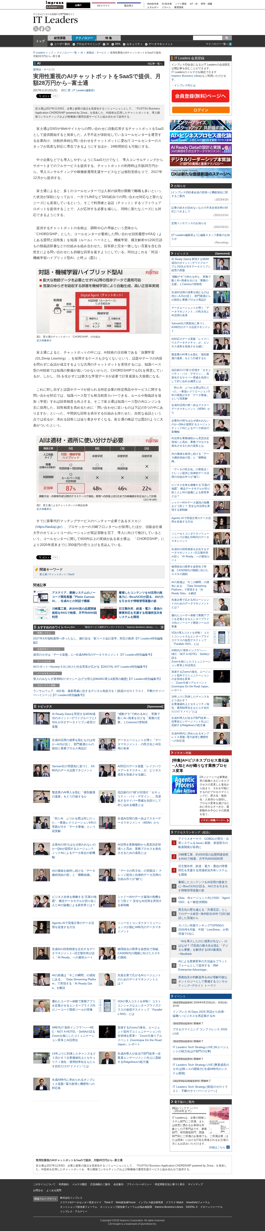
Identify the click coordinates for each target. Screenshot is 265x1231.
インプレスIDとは (185, 85)
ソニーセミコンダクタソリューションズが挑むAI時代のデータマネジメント (139, 927)
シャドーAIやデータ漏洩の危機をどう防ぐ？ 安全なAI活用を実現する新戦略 (140, 901)
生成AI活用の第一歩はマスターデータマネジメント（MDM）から (190, 408)
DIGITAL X (192, 1206)
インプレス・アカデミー (73, 1211)
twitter (36, 29)
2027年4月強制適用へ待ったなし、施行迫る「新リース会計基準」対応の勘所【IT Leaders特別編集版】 (98, 640)
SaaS (71, 574)
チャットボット (57, 574)
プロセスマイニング (88, 44)
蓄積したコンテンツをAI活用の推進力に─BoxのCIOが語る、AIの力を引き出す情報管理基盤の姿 (141, 597)
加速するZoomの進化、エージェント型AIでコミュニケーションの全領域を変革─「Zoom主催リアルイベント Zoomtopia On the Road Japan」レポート (140, 1036)
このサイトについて (44, 1184)
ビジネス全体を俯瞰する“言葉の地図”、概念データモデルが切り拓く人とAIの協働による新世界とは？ (74, 901)
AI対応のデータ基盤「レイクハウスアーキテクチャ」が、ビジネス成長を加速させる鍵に (139, 770)
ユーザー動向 (62, 44)
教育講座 (178, 7)
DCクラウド (103, 5)
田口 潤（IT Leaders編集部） (78, 90)
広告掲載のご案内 (100, 1184)
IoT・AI (194, 4)
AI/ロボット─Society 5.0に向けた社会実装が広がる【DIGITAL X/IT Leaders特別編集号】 (91, 666)
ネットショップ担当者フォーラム (78, 1206)
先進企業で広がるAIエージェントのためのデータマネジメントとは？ (139, 979)
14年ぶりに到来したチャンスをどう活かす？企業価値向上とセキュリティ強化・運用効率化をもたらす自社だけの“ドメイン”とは (190, 704)
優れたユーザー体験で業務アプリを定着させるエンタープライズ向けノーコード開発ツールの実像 (73, 1005)
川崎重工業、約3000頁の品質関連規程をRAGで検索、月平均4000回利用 (74, 613)
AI (107, 44)
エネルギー (153, 7)
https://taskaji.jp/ (48, 527)
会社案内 (118, 1184)
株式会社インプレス (71, 1197)
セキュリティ (134, 44)
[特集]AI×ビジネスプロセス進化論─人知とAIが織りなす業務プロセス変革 (200, 765)
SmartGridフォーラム (198, 1202)
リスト (55, 96)
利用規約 (64, 1184)
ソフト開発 (181, 4)
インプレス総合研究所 (150, 1202)
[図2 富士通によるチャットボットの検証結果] (99, 501)
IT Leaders (55, 19)
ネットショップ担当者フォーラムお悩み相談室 (126, 1206)
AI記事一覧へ (155, 63)
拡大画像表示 (44, 340)
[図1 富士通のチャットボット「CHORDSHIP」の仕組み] (99, 333)
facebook (42, 29)
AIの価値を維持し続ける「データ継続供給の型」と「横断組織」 (190, 457)
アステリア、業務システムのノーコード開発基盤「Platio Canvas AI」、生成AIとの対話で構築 (73, 597)
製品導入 (128, 5)
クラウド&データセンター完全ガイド (80, 1202)
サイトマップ (195, 1184)
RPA (117, 44)
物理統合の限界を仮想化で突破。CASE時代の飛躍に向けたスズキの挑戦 (139, 953)
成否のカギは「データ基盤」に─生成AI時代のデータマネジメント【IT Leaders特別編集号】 (93, 654)
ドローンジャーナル (211, 1206)
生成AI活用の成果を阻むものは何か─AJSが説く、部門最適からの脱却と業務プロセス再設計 (73, 744)
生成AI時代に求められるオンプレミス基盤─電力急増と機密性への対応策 (73, 1084)
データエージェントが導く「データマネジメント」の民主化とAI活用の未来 (139, 744)
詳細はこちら (217, 1147)
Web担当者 (153, 4)
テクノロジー (84, 38)
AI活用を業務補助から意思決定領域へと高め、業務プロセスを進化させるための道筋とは (139, 848)
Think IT (108, 1202)
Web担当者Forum (126, 1202)
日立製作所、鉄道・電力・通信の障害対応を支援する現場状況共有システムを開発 (140, 613)
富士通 (43, 574)
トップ (40, 41)
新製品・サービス (96, 52)
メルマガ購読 (79, 1184)
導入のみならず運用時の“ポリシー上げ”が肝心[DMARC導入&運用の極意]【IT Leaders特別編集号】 (97, 679)
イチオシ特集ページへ (212, 820)
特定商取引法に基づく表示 (170, 1184)
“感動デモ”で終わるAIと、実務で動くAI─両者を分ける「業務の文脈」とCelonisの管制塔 (139, 718)
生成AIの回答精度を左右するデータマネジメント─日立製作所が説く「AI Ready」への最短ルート (73, 953)
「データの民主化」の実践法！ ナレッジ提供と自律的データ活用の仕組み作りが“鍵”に (140, 875)
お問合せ (38, 1190)
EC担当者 (167, 4)
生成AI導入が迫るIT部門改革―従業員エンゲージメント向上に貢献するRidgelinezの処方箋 (139, 1057)
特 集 (108, 38)
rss (48, 29)
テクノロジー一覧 (67, 52)
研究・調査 (206, 4)
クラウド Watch (174, 1202)
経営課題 (60, 38)
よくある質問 (53, 1190)
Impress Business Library (186, 75)
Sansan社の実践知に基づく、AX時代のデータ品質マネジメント (190, 327)
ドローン (166, 7)
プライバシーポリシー (139, 1184)
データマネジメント (161, 44)
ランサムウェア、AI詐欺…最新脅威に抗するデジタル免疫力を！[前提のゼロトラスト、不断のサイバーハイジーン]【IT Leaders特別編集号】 (98, 693)
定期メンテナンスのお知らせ (188, 223)
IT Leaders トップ (43, 52)
